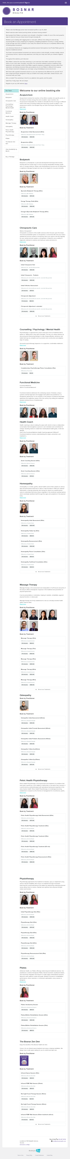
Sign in (27, 3)
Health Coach (10, 116)
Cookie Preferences (39, 1155)
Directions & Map (24, 1144)
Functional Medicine (9, 112)
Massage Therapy (11, 123)
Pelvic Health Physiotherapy (10, 130)
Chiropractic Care (11, 100)
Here (26, 83)
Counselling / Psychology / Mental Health (10, 106)
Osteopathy (9, 126)
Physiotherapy (10, 135)
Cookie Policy (49, 1155)
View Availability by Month (11, 150)
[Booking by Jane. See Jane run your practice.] (35, 1151)
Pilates (8, 138)
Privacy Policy (29, 1155)
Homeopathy (9, 119)
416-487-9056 (62, 1139)
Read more (23, 109)
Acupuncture (9, 94)
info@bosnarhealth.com (59, 1141)
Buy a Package (10, 156)
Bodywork (9, 97)
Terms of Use (20, 1155)
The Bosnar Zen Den (10, 142)
